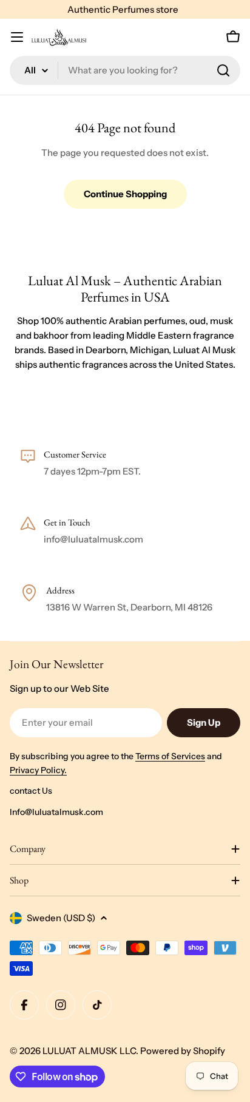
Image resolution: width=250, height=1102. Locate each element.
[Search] (223, 70)
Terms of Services (170, 756)
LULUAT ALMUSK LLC (89, 1050)
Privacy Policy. (38, 770)
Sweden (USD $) (61, 918)
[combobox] (125, 70)
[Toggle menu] (17, 37)
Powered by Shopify (182, 1050)
